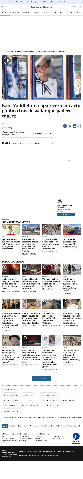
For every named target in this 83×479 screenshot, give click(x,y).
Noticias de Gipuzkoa (25, 438)
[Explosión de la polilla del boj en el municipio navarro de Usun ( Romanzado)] (51, 229)
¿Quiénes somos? (73, 426)
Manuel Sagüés (47, 289)
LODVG (29, 400)
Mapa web (38, 438)
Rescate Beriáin (10, 395)
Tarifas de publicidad (41, 440)
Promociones (23, 426)
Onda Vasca (22, 440)
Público (14, 143)
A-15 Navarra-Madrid (12, 400)
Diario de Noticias (24, 436)
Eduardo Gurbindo (52, 406)
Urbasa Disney (28, 395)
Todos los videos (13, 261)
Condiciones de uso (49, 451)
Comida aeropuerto (46, 400)
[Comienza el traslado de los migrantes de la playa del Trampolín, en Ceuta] (72, 269)
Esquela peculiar (67, 400)
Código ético (68, 451)
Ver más (41, 379)
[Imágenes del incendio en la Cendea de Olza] (72, 229)
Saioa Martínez (68, 365)
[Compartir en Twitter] (70, 126)
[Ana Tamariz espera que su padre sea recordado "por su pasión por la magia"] (11, 340)
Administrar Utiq (34, 455)
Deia (3, 436)
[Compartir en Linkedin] (75, 126)
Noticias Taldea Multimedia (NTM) (9, 441)
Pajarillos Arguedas (48, 395)
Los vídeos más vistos (16, 222)
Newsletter (34, 426)
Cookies (59, 451)
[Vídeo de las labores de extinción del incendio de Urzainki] (51, 304)
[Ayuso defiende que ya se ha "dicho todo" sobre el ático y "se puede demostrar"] (11, 229)
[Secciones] (2, 6)
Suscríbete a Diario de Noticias (53, 426)
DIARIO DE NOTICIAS (29, 254)
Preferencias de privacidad (50, 455)
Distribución (38, 436)
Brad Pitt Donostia (30, 406)
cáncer (22, 143)
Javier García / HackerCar (30, 365)
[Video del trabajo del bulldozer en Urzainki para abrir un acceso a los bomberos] (31, 269)
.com (5, 426)
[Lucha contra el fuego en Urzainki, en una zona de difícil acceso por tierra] (11, 269)
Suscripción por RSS (58, 438)
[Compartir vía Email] (79, 126)
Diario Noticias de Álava (8, 438)
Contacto (13, 426)
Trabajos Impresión (58, 436)
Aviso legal (22, 451)
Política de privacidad (34, 451)
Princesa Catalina (33, 143)
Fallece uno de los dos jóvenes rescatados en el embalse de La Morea (38, 51)
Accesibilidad (23, 455)
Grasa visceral (10, 406)
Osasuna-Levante (11, 411)
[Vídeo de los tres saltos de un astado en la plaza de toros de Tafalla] (51, 269)
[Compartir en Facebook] (65, 126)
